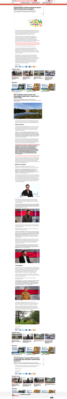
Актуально (15, 356)
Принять (52, 397)
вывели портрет (23, 267)
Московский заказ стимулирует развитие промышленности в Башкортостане (36, 2)
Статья (13, 2)
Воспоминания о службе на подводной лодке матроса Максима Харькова (47, 2)
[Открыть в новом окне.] (17, 66)
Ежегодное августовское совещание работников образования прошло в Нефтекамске (33, 4)
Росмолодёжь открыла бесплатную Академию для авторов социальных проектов (25, 2)
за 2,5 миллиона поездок (33, 126)
